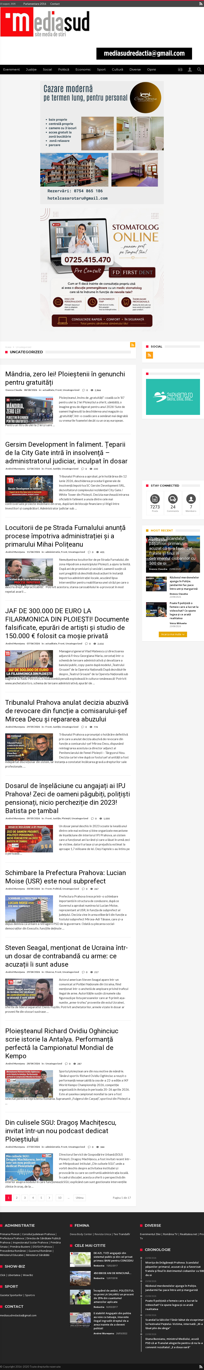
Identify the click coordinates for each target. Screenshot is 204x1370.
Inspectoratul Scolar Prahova (30, 1242)
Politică (57, 888)
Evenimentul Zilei (150, 1234)
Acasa (8, 347)
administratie (52, 551)
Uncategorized (71, 389)
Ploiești (66, 818)
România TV (170, 1234)
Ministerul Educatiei (12, 1255)
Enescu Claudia (14, 389)
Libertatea (14, 1275)
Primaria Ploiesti (10, 1234)
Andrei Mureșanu (15, 468)
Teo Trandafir (122, 1234)
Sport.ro (30, 1295)
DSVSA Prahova (42, 1246)
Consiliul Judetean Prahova (38, 1234)
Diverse (49, 971)
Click (2, 1275)
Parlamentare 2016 (35, 3)
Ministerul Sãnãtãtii (37, 1255)
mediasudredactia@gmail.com (18, 1315)
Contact (55, 3)
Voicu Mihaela (178, 623)
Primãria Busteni (20, 1246)
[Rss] (201, 4)
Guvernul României (40, 1251)
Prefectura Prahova (12, 1238)
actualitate (48, 389)
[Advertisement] (173, 449)
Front (58, 389)
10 (59, 1197)
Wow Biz (28, 1275)
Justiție (57, 468)
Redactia (99, 1265)
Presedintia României (13, 1251)
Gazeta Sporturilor (11, 1295)
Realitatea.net (188, 1234)
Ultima (79, 1197)
